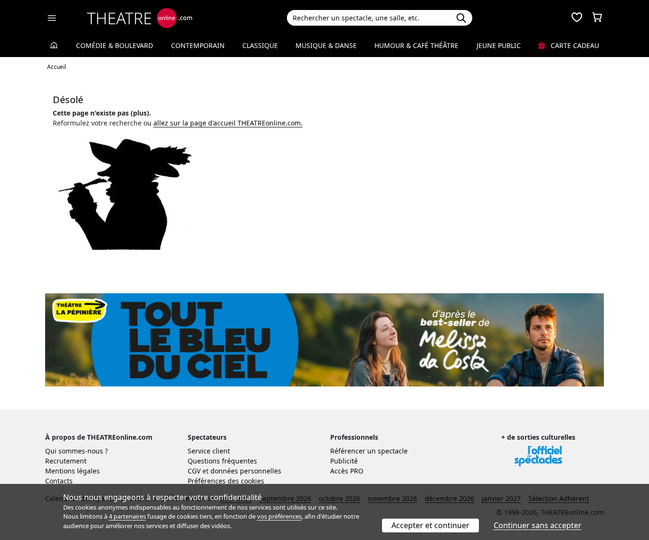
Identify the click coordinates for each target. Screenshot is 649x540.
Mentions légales (72, 470)
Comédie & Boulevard (114, 45)
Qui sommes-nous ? (76, 450)
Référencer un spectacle (369, 450)
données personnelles (245, 470)
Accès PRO (346, 470)
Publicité (344, 460)
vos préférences (279, 516)
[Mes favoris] (577, 18)
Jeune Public (499, 45)
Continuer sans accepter (538, 525)
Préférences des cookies (226, 480)
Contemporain (198, 45)
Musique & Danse (326, 45)
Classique (260, 45)
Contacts (59, 480)
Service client (209, 450)
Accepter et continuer (430, 525)
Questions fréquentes (222, 460)
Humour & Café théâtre (416, 45)
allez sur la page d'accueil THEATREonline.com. (228, 122)
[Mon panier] (597, 18)
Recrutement (65, 460)
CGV (194, 470)
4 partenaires (127, 516)
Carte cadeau (574, 45)
